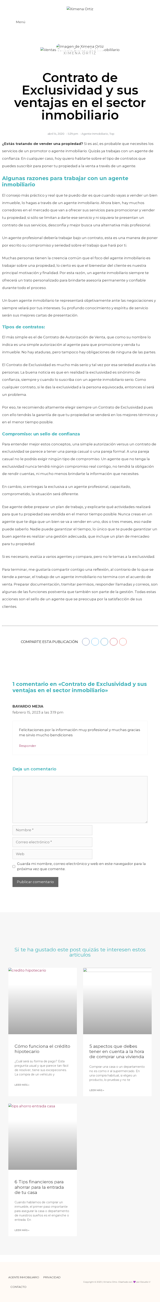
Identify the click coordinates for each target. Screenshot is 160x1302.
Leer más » (22, 1084)
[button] (86, 641)
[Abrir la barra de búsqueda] (147, 22)
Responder (27, 746)
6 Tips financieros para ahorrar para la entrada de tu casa (39, 1187)
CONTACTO (18, 1286)
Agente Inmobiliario (94, 133)
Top (111, 133)
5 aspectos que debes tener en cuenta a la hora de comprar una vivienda (116, 1051)
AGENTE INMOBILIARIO (23, 1277)
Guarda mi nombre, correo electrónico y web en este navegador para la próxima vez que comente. (81, 866)
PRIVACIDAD (52, 1277)
